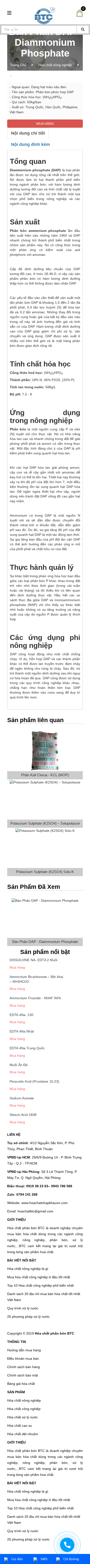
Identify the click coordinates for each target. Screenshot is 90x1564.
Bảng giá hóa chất (21, 1384)
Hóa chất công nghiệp (24, 1409)
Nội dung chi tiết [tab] (28, 133)
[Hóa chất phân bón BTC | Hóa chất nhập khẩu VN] (45, 15)
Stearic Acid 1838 (23, 1115)
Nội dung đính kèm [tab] (30, 144)
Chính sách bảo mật (22, 1375)
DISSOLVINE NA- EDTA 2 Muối (34, 960)
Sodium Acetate (22, 1098)
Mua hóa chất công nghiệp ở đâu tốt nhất (38, 1277)
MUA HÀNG (45, 124)
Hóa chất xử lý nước (22, 1417)
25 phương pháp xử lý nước (28, 1317)
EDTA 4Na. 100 (21, 1015)
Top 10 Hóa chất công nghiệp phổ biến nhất (40, 1285)
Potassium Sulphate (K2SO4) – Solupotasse (45, 823)
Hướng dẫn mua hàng (24, 1350)
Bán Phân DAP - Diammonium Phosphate (45, 942)
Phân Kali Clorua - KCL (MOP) (45, 775)
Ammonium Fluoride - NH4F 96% (35, 998)
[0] (79, 13)
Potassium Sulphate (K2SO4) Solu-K (45, 872)
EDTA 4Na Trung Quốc (27, 1048)
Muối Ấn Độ (19, 1065)
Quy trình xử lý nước (22, 1308)
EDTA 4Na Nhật (22, 1031)
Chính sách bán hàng (23, 1367)
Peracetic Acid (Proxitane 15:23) (34, 1081)
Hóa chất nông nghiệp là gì (27, 1269)
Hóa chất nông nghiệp (55, 65)
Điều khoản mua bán (23, 1358)
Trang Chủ (18, 65)
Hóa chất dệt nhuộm (22, 1434)
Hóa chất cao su (19, 1425)
